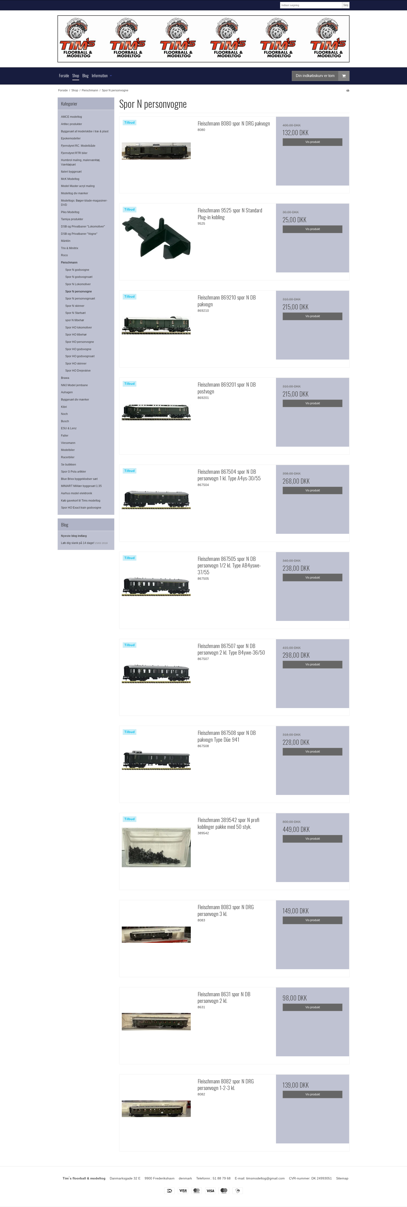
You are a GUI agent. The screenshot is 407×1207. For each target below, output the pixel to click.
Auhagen (67, 392)
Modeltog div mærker (74, 193)
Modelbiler (68, 450)
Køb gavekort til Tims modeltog (80, 500)
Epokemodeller (71, 138)
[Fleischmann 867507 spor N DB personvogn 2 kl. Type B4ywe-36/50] (156, 676)
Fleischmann (69, 262)
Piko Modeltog (70, 212)
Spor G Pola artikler (73, 471)
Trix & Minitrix (69, 248)
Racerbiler (67, 457)
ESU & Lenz (69, 428)
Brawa (65, 378)
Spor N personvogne (78, 291)
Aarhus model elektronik (76, 493)
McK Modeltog (70, 179)
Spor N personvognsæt (80, 298)
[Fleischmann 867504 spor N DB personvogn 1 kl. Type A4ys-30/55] (156, 501)
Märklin (65, 241)
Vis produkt (312, 142)
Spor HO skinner (75, 363)
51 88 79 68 (222, 1178)
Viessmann (68, 443)
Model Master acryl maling (78, 186)
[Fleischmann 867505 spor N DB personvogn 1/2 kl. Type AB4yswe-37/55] (156, 588)
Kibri (64, 407)
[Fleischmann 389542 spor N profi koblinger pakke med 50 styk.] (156, 850)
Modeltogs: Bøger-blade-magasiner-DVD (84, 203)
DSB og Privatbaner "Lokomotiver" (83, 226)
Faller (64, 435)
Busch (65, 421)
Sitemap (342, 1178)
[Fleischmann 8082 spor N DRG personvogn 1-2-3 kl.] (156, 1111)
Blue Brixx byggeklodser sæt (79, 479)
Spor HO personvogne (79, 342)
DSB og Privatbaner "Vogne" (79, 233)
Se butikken (68, 464)
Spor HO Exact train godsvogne (81, 507)
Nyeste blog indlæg (74, 536)
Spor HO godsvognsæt (79, 356)
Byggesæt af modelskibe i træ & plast (84, 131)
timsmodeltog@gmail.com (265, 1178)
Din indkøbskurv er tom (315, 76)
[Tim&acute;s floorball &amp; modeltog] (203, 38)
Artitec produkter (71, 124)
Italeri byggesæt (71, 171)
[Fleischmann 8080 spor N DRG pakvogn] (156, 153)
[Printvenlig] (348, 90)
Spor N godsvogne (77, 269)
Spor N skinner (74, 306)
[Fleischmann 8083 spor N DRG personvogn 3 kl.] (156, 937)
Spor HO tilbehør (76, 334)
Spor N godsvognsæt (78, 277)
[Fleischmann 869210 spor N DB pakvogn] (156, 327)
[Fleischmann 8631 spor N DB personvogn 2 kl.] (156, 1024)
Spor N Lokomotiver (78, 284)
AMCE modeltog (71, 116)
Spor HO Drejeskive (78, 370)
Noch (64, 414)
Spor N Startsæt (75, 313)
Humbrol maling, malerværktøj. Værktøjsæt (80, 162)
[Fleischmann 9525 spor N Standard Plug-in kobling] (156, 240)
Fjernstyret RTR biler (74, 153)
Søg (345, 5)
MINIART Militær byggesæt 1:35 (81, 486)
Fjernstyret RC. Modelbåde (78, 145)
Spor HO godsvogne (78, 349)
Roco (64, 255)
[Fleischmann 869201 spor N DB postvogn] (156, 414)
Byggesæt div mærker (75, 399)
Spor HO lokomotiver (78, 327)
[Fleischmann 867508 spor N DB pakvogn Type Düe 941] (156, 762)
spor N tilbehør (74, 320)
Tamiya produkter (72, 219)
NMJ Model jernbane (74, 385)
